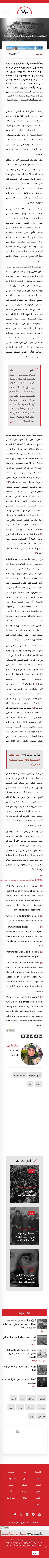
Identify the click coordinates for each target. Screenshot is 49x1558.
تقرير (38, 1491)
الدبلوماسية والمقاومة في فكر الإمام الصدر (26, 1194)
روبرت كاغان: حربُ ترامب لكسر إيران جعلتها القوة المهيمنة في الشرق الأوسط (21, 1353)
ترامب (13, 1399)
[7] (34, 745)
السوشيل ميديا (35, 1075)
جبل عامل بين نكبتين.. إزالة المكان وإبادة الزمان (19, 1368)
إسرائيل (42, 1399)
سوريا (11, 1407)
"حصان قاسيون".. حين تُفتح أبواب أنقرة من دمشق (19, 1380)
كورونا (38, 1084)
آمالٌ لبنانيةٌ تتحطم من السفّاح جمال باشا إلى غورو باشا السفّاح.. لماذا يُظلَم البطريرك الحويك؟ (19, 1323)
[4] (34, 553)
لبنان (30, 1084)
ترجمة (34, 1360)
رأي (31, 1171)
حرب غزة (41, 1407)
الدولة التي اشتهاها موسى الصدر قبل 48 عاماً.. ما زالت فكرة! (25, 1236)
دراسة (43, 1331)
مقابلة (24, 1497)
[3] (41, 534)
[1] (23, 444)
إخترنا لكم (42, 1360)
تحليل (33, 1344)
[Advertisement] (24, 1113)
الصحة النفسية (19, 1075)
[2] (7, 482)
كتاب (38, 1497)
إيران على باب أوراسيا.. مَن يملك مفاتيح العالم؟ (19, 1338)
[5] (41, 951)
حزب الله (30, 1407)
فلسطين (41, 1416)
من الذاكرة (11, 1497)
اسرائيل (31, 1399)
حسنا (35, 1553)
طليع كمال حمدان (27, 1228)
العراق (38, 1478)
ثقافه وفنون (11, 1478)
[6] (33, 707)
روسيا (20, 1407)
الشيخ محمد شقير (27, 1186)
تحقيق (38, 1484)
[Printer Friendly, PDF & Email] (10, 1031)
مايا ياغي (39, 54)
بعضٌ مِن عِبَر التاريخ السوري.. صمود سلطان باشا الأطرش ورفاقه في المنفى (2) (24, 1280)
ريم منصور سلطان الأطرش (26, 1268)
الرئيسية (38, 1471)
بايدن (22, 1399)
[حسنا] (45, 1547)
